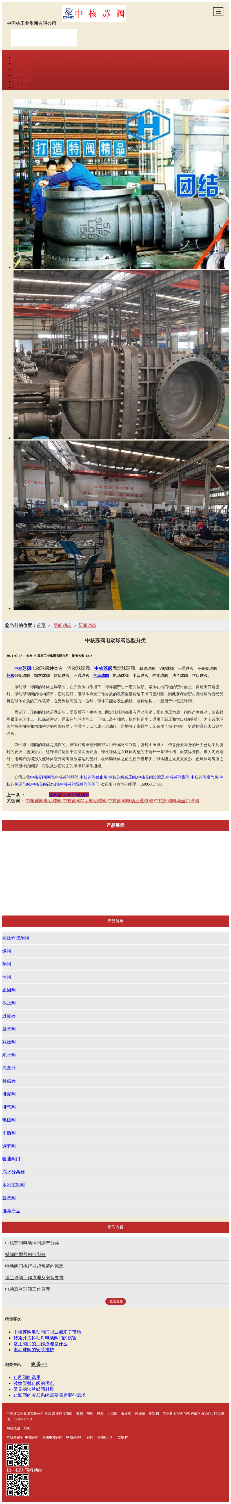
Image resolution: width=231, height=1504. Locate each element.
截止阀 (177, 852)
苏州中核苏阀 (52, 1437)
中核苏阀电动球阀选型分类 (32, 1243)
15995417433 (22, 1419)
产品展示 (23, 69)
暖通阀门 (125, 882)
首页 (18, 57)
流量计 (119, 867)
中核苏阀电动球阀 (44, 800)
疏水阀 (91, 867)
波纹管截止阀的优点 (34, 1383)
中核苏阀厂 (74, 1437)
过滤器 (206, 852)
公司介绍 (23, 63)
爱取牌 (123, 1437)
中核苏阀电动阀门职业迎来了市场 (47, 1331)
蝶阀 (73, 852)
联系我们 (23, 87)
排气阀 (206, 867)
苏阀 (90, 1437)
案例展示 (23, 81)
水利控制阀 (198, 882)
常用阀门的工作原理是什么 (41, 1343)
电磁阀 (36, 882)
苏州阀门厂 (105, 1437)
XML (27, 1428)
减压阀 (62, 867)
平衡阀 (65, 882)
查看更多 (116, 1301)
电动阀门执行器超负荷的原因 (34, 1266)
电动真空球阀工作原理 (27, 1289)
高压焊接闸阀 (40, 852)
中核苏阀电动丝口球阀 (176, 800)
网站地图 (13, 1428)
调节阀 (94, 882)
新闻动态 (23, 75)
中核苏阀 (32, 1437)
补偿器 (148, 867)
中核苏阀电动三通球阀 (130, 800)
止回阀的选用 (27, 1377)
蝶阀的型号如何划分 (69, 794)
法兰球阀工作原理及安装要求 (34, 1277)
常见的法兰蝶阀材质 (34, 1389)
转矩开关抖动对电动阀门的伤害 (45, 1337)
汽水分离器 (160, 882)
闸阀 (97, 852)
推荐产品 (134, 897)
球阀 (121, 852)
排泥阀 (177, 867)
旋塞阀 (33, 867)
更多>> (39, 1364)
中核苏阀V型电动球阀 (85, 800)
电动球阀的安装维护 (34, 1349)
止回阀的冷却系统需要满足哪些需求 (50, 1395)
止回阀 (148, 852)
